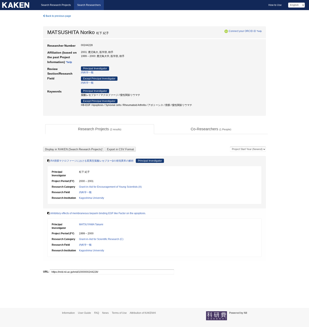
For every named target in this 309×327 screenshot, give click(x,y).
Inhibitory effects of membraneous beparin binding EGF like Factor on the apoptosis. (98, 213)
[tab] (99, 129)
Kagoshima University (91, 197)
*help (259, 31)
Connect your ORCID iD (242, 31)
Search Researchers (89, 5)
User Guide (84, 312)
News (105, 312)
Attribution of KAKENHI (143, 312)
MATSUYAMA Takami (91, 224)
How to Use (275, 5)
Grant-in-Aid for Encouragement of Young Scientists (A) (110, 186)
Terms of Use (119, 312)
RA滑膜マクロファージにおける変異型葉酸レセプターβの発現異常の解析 (92, 160)
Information (68, 312)
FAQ (96, 312)
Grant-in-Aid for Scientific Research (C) (101, 239)
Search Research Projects (56, 5)
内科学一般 (87, 72)
